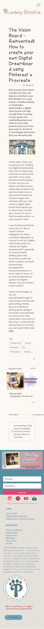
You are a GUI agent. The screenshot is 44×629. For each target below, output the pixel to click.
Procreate (14, 347)
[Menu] (39, 5)
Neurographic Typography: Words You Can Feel (20, 395)
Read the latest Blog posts (17, 516)
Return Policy (11, 540)
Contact (9, 543)
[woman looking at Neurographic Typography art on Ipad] (22, 381)
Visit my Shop (11, 513)
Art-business (15, 352)
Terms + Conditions (14, 530)
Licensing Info (12, 532)
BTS (23, 347)
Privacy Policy (11, 535)
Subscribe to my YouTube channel (20, 519)
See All (32, 368)
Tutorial (28, 343)
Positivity (27, 352)
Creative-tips (15, 343)
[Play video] (22, 147)
